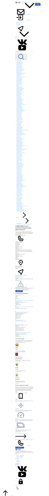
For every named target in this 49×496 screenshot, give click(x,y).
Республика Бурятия (19, 100)
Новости (18, 23)
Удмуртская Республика (20, 127)
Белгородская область (19, 64)
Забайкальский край (19, 70)
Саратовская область (19, 117)
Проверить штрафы (19, 22)
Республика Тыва (19, 112)
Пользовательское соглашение (25, 478)
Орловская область (19, 93)
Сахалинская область (19, 118)
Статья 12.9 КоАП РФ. (19, 420)
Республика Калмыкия (20, 103)
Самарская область (19, 115)
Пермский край (19, 95)
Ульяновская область (19, 128)
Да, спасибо (38, 4)
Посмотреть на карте (18, 276)
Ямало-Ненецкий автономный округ (21, 134)
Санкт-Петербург (19, 116)
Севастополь (18, 120)
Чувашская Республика (20, 132)
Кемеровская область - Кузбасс (21, 76)
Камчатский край (19, 75)
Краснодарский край (19, 79)
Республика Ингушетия (20, 102)
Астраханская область (19, 63)
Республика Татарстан (19, 111)
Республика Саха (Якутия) (20, 109)
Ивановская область (19, 71)
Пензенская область (19, 94)
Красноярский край (19, 80)
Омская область (19, 91)
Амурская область (19, 61)
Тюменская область (19, 126)
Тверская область (19, 123)
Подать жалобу (19, 291)
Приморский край (19, 96)
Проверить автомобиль (20, 457)
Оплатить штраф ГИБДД (20, 456)
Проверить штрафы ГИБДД (20, 455)
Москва (18, 85)
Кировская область (19, 77)
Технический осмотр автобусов (19, 324)
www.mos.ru (16, 362)
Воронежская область (19, 68)
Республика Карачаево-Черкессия (21, 104)
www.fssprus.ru (17, 383)
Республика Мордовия (20, 108)
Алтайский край (19, 60)
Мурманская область (19, 87)
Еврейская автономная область (21, 69)
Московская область (19, 86)
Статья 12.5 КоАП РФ (18, 431)
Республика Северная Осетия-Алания (21, 110)
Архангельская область (20, 62)
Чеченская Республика (20, 131)
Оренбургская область (19, 92)
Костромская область (19, 78)
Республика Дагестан (19, 101)
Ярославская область (19, 135)
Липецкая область (19, 83)
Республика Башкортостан (20, 99)
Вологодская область (19, 67)
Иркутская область (19, 72)
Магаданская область (19, 84)
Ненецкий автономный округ (20, 88)
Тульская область (19, 125)
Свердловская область (20, 119)
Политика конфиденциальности (18, 478)
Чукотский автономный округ (20, 133)
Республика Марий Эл (19, 107)
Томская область (19, 124)
